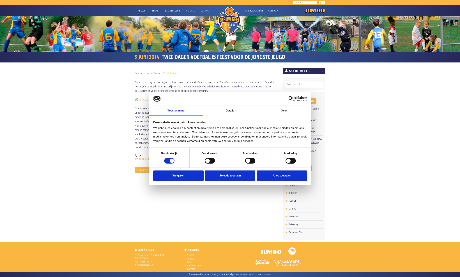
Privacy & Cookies (220, 274)
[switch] (210, 161)
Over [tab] (284, 110)
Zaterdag (293, 224)
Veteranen (294, 216)
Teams (155, 10)
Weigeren (178, 175)
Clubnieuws (173, 73)
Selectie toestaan (230, 175)
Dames (292, 208)
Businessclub (172, 10)
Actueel (190, 10)
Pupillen (292, 200)
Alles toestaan (282, 175)
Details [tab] (230, 110)
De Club (141, 10)
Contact (205, 10)
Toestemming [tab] (176, 110)
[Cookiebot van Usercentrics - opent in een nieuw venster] (291, 98)
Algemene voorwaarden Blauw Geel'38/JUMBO (251, 274)
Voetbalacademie (249, 10)
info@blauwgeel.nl (144, 264)
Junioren (293, 192)
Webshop (272, 10)
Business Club (296, 232)
